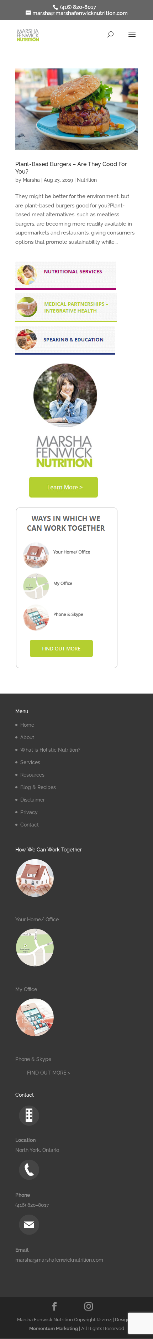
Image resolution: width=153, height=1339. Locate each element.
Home (27, 725)
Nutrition (87, 180)
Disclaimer (32, 800)
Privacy (29, 812)
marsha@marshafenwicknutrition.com (59, 1260)
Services (30, 762)
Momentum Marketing (53, 1328)
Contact (29, 825)
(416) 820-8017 (77, 7)
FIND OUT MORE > (48, 1073)
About (27, 737)
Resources (32, 775)
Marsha (31, 180)
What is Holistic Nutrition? (50, 750)
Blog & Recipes (38, 787)
